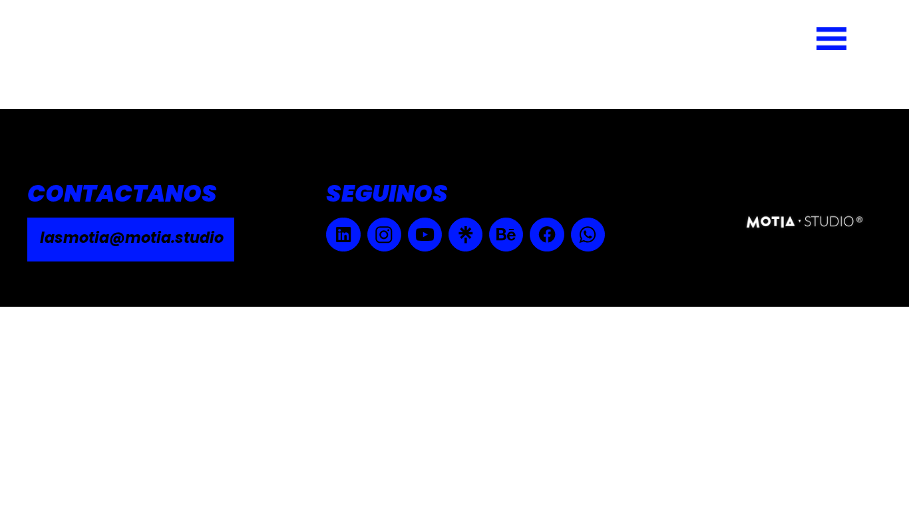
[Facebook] (547, 235)
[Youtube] (425, 235)
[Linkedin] (343, 235)
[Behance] (506, 235)
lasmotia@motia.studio (132, 237)
